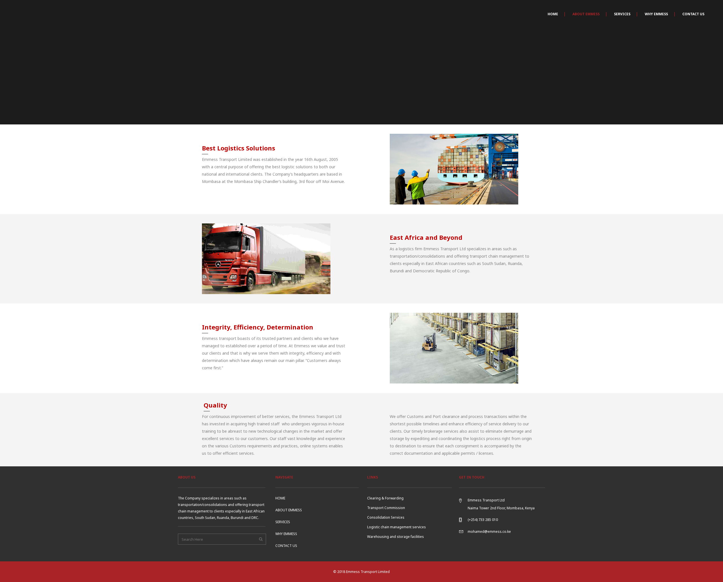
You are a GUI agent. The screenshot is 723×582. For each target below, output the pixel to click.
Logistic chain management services (396, 527)
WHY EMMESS (286, 533)
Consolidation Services (385, 517)
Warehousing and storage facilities (395, 536)
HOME (280, 498)
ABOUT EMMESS (288, 510)
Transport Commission (386, 507)
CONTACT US (286, 545)
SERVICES (282, 522)
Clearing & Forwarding (385, 498)
